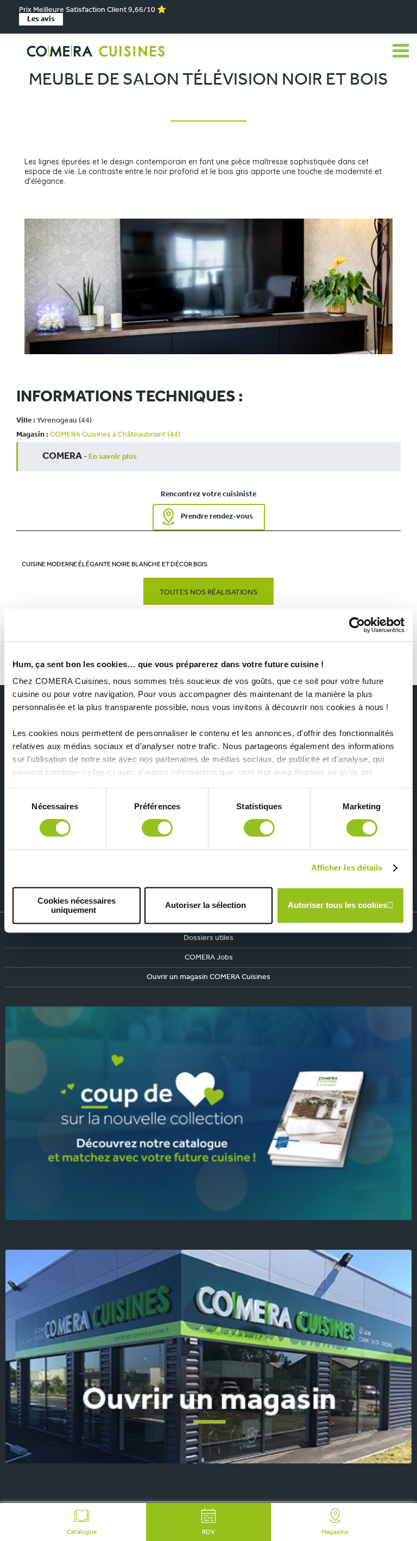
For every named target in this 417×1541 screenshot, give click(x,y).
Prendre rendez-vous (217, 517)
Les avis (41, 19)
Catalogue (82, 1532)
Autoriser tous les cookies (337, 905)
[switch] (157, 828)
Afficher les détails (347, 868)
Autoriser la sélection (205, 905)
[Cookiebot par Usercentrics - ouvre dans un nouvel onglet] (357, 625)
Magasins (335, 1532)
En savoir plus (113, 457)
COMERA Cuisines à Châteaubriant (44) (115, 435)
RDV (208, 1532)
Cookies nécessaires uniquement (76, 905)
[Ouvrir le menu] (401, 51)
